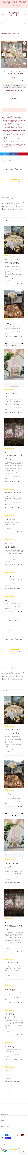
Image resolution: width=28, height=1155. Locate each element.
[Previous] (3, 54)
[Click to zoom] (24, 43)
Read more (16, 473)
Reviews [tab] (4, 160)
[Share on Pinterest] (23, 154)
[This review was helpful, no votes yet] (18, 507)
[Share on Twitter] (13, 154)
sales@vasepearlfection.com (15, 147)
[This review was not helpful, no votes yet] (21, 284)
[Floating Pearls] (5, 1152)
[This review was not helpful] (21, 336)
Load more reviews (14, 620)
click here (17, 5)
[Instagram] (4, 1145)
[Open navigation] (2, 14)
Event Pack (17, 120)
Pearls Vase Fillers (9, 31)
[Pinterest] (7, 1145)
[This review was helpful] (18, 284)
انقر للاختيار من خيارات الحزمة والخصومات (14, 90)
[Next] (24, 54)
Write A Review (14, 188)
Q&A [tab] (10, 160)
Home (3, 31)
